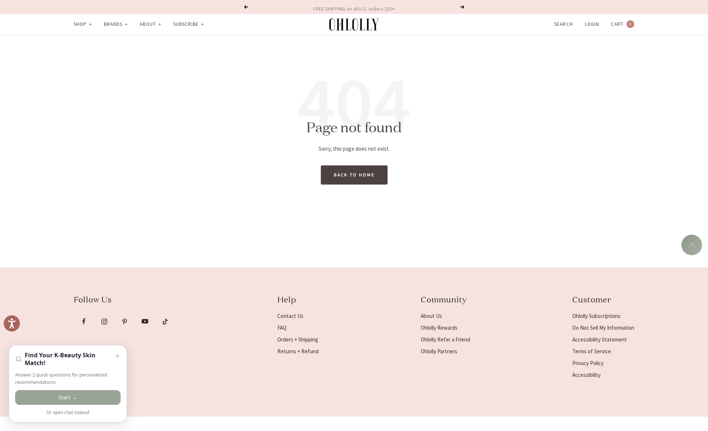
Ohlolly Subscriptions (596, 315)
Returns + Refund (298, 351)
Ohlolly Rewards (439, 327)
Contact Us (290, 315)
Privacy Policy (588, 363)
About (148, 24)
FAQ (282, 327)
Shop (80, 24)
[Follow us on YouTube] (145, 321)
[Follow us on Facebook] (84, 321)
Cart (621, 24)
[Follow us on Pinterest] (124, 321)
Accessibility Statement (599, 339)
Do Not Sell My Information (603, 327)
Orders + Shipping (297, 339)
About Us (431, 315)
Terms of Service (591, 351)
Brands (113, 24)
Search (563, 24)
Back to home (354, 175)
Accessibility (586, 374)
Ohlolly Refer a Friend (445, 339)
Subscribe (186, 24)
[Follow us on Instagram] (104, 321)
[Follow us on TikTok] (165, 321)
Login (592, 24)
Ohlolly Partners (439, 351)
